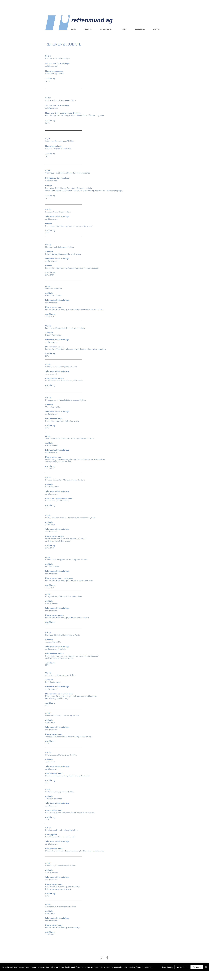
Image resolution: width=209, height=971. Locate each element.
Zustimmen (197, 967)
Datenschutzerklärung (144, 967)
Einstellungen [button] (167, 967)
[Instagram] (101, 957)
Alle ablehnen (182, 967)
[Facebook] (107, 957)
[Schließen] (206, 967)
